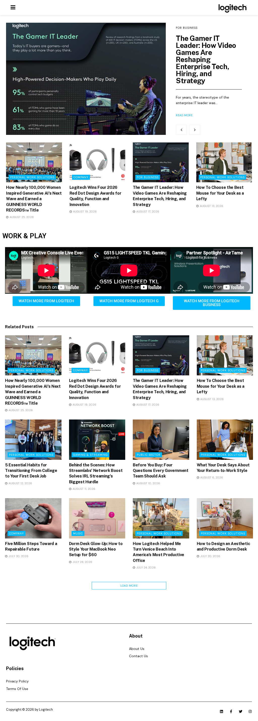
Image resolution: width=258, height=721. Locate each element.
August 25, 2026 (21, 217)
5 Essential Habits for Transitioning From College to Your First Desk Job (31, 471)
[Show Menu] (13, 7)
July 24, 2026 (146, 567)
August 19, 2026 (84, 211)
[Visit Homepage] (231, 8)
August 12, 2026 (20, 483)
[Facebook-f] (231, 711)
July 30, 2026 (18, 556)
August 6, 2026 (211, 477)
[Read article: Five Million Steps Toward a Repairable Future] (33, 518)
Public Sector (148, 455)
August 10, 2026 (148, 483)
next (194, 130)
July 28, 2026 (82, 562)
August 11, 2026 (83, 489)
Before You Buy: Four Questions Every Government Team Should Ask (160, 471)
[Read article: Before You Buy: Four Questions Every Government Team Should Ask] (161, 439)
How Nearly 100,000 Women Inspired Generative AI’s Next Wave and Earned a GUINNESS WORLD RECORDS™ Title (34, 199)
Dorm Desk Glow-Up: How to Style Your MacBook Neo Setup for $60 (96, 549)
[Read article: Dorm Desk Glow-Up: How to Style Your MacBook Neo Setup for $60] (97, 518)
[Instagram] (250, 711)
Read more (184, 115)
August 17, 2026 (147, 211)
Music (78, 533)
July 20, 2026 (210, 556)
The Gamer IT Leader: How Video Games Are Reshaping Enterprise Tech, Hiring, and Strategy (206, 59)
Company (81, 177)
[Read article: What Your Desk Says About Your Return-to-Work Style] (225, 439)
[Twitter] (240, 711)
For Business (187, 27)
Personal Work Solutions (32, 177)
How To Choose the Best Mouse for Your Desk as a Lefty (220, 193)
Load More (129, 585)
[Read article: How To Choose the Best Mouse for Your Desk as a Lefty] (224, 162)
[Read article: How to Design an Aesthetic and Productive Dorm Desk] (225, 518)
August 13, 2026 (211, 206)
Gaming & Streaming (90, 455)
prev (181, 130)
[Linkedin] (221, 711)
